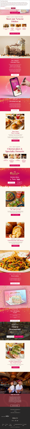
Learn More (15, 110)
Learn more (11, 182)
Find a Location (18, 336)
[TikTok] (17, 420)
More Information (3, 6)
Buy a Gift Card (15, 12)
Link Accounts (15, 214)
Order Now (15, 140)
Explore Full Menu (15, 33)
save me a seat (15, 283)
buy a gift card (15, 320)
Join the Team (15, 405)
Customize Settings (7, 8)
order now (15, 245)
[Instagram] (15, 420)
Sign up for (3, 416)
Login (19, 182)
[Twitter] (13, 420)
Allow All (13, 8)
